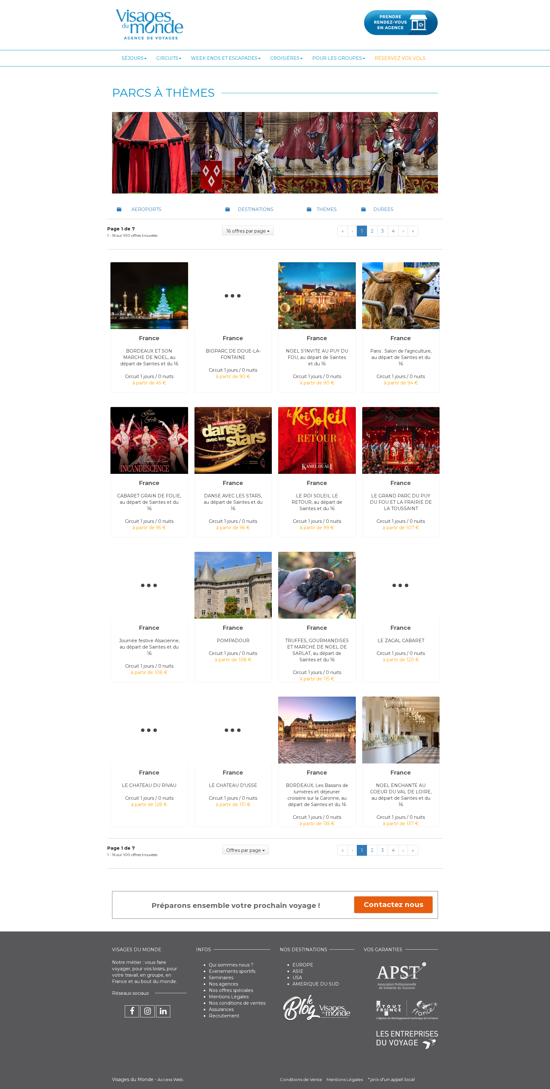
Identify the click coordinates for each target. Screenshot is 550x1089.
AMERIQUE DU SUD (316, 984)
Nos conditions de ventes (237, 1003)
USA (297, 977)
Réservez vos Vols (400, 58)
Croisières (285, 58)
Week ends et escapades (224, 58)
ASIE (298, 971)
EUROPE (303, 965)
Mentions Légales (229, 997)
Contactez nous (393, 904)
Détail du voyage (149, 267)
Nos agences (223, 984)
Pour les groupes (337, 58)
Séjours (133, 58)
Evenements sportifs (232, 971)
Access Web (170, 1079)
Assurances (221, 1009)
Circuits (167, 58)
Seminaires (221, 977)
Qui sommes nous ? (231, 965)
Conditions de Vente (301, 1079)
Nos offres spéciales (231, 990)
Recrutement (224, 1016)
